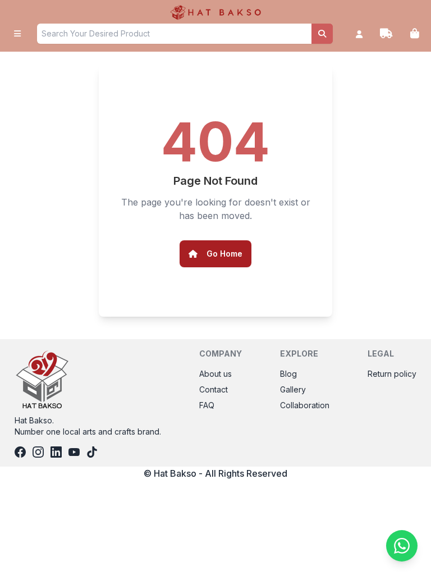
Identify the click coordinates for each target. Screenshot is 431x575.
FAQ (206, 405)
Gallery (293, 389)
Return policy (392, 373)
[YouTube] (74, 452)
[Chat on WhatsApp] (402, 546)
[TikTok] (92, 452)
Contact (213, 389)
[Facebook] (20, 452)
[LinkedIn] (56, 452)
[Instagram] (38, 452)
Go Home (224, 253)
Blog (288, 373)
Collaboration (304, 405)
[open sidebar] (17, 33)
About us (215, 373)
